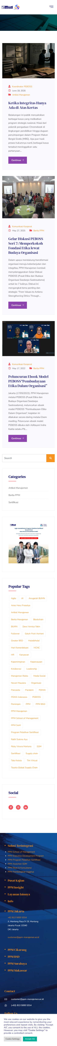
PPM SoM (16, 725)
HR (12, 654)
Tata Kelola (16, 760)
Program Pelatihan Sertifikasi (25, 732)
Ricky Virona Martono (21, 746)
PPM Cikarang (17, 950)
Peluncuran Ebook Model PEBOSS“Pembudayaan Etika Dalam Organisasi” (28, 381)
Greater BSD (17, 640)
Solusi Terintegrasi (20, 846)
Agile (13, 598)
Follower (15, 633)
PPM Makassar (17, 970)
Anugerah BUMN (37, 598)
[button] (28, 845)
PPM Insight (16, 887)
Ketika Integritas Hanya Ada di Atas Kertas (27, 105)
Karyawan (24, 654)
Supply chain (32, 753)
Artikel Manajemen (21, 94)
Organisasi (36, 682)
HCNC (37, 647)
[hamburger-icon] (51, 7)
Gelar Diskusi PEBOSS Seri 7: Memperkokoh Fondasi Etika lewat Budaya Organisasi (25, 245)
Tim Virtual (32, 760)
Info (10, 901)
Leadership (31, 668)
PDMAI (42, 690)
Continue (16, 160)
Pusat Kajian (16, 880)
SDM (39, 746)
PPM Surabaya (17, 963)
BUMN (14, 626)
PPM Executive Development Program (26, 855)
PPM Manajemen (19, 711)
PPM (28, 704)
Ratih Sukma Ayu (19, 739)
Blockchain (38, 619)
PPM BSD (40, 704)
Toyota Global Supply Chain (24, 767)
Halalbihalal (34, 640)
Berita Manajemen (19, 619)
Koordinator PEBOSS (22, 86)
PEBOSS (36, 697)
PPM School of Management (24, 718)
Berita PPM (38, 230)
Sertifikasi (13, 502)
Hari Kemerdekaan (19, 647)
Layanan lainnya (19, 894)
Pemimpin (16, 704)
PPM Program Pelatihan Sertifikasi (24, 859)
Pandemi (29, 690)
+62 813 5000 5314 (17, 917)
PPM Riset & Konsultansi (20, 867)
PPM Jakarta (16, 911)
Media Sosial (39, 675)
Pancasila (15, 690)
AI (22, 598)
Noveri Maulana (18, 682)
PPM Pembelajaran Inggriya (21, 871)
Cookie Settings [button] (13, 1039)
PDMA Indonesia (19, 697)
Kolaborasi (16, 668)
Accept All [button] (30, 1038)
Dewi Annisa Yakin (31, 626)
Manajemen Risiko (19, 675)
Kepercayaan (36, 661)
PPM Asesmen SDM (17, 863)
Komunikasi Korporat (22, 226)
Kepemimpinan (18, 661)
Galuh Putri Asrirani (34, 633)
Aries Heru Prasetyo (20, 605)
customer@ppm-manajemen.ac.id (23, 937)
